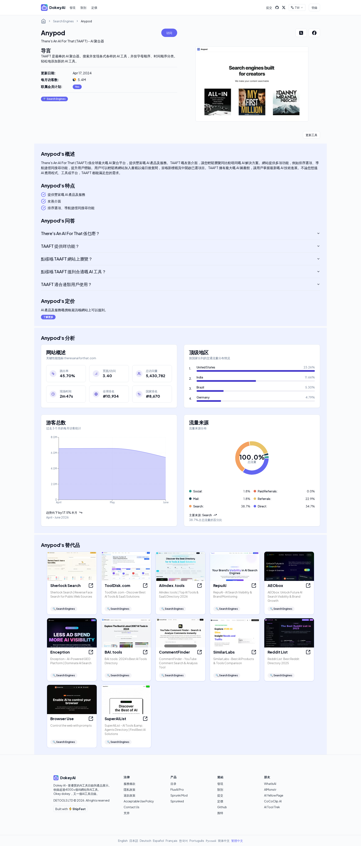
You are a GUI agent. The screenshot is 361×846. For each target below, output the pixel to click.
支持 (127, 813)
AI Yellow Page (273, 795)
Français (171, 840)
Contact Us (131, 807)
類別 (83, 7)
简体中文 (224, 840)
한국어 (183, 840)
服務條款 (129, 783)
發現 (72, 7)
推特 (220, 813)
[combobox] (297, 7)
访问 (169, 33)
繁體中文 (237, 840)
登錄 (314, 7)
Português (196, 840)
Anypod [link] (86, 21)
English (123, 840)
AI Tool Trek (272, 807)
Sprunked (177, 801)
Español (158, 840)
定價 (94, 7)
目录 (173, 783)
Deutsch (145, 840)
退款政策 (129, 795)
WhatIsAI (270, 783)
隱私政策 (129, 789)
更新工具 (311, 135)
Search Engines (63, 21)
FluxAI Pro (177, 789)
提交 (269, 7)
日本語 (133, 840)
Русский (211, 840)
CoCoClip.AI (273, 801)
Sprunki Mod (179, 795)
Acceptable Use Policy (139, 801)
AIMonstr (270, 789)
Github (222, 807)
